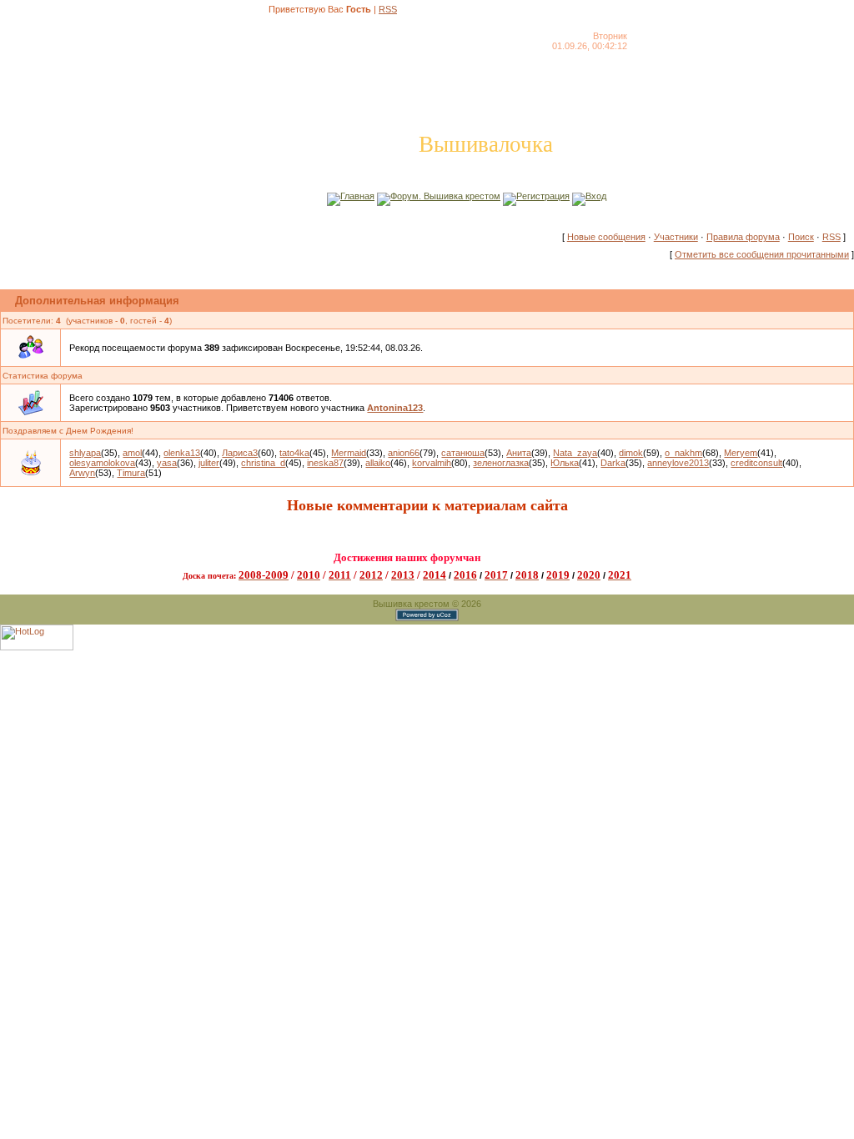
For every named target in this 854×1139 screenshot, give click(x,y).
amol (132, 453)
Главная (357, 196)
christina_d (263, 463)
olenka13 (181, 453)
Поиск (801, 237)
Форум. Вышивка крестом (445, 196)
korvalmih (431, 463)
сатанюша (463, 453)
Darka (612, 463)
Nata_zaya (575, 453)
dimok (631, 453)
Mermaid (348, 453)
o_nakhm (683, 453)
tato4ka (294, 453)
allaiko (377, 463)
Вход (595, 196)
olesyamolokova (102, 463)
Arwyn (82, 473)
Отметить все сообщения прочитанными (762, 254)
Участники (676, 237)
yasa (167, 463)
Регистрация (543, 196)
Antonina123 (395, 408)
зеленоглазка (501, 463)
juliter (208, 463)
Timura (131, 473)
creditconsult (756, 463)
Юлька (564, 463)
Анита (518, 453)
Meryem (740, 453)
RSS (388, 9)
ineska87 (325, 463)
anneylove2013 (678, 463)
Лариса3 (240, 453)
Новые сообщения (606, 237)
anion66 (403, 453)
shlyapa (85, 453)
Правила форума (743, 237)
